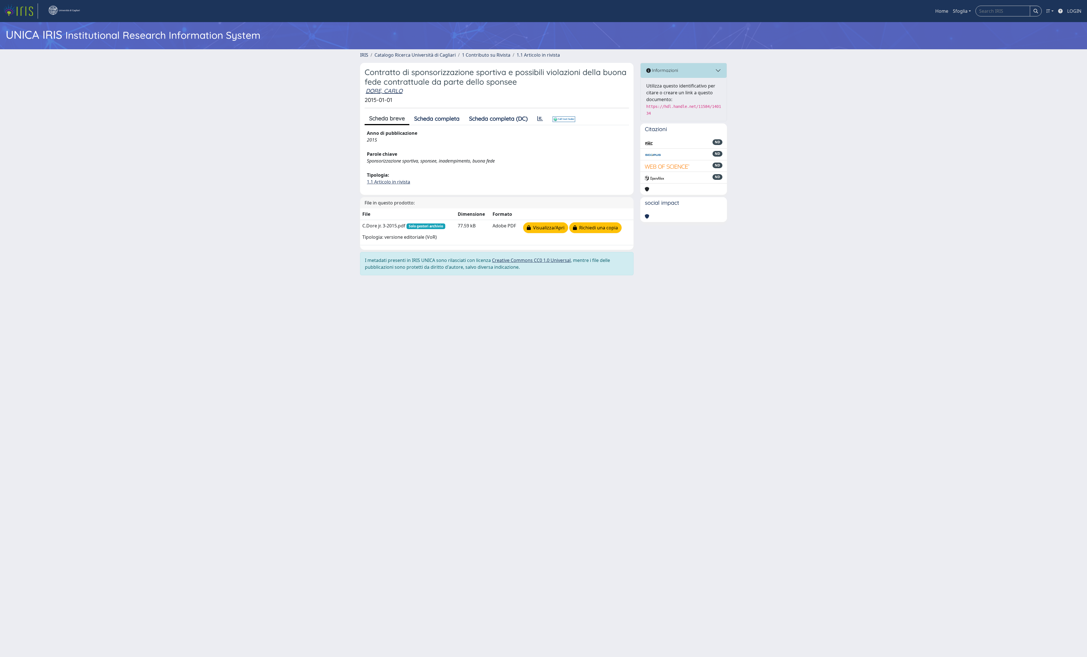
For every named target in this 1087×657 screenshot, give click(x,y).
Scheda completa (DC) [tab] (498, 118)
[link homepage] (20, 11)
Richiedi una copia (597, 228)
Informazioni (664, 70)
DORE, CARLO (384, 90)
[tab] (540, 119)
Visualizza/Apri (547, 228)
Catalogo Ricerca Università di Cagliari (415, 55)
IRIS (364, 55)
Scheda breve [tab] (387, 118)
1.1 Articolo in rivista (538, 55)
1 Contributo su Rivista (486, 55)
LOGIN (1074, 11)
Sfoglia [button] (960, 11)
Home (941, 11)
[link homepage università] (63, 11)
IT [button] (1048, 11)
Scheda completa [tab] (436, 118)
